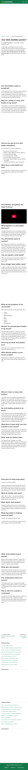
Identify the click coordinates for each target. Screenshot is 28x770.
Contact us (12, 767)
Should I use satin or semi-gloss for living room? (11, 649)
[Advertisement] (14, 20)
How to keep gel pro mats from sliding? (9, 664)
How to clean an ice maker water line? (9, 662)
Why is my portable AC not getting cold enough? (11, 713)
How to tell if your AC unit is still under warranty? (11, 719)
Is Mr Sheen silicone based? (7, 645)
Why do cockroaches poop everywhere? (9, 705)
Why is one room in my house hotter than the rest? (11, 707)
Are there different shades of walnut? (9, 711)
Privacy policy (20, 767)
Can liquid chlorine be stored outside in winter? (11, 709)
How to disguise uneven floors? (7, 721)
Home (2, 36)
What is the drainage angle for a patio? (9, 723)
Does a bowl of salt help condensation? (9, 660)
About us (6, 767)
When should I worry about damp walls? (9, 658)
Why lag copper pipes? (6, 717)
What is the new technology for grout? (9, 715)
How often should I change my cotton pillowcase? (11, 647)
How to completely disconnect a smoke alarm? (10, 654)
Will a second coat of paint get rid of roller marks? (11, 652)
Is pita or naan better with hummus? (8, 656)
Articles (8, 36)
